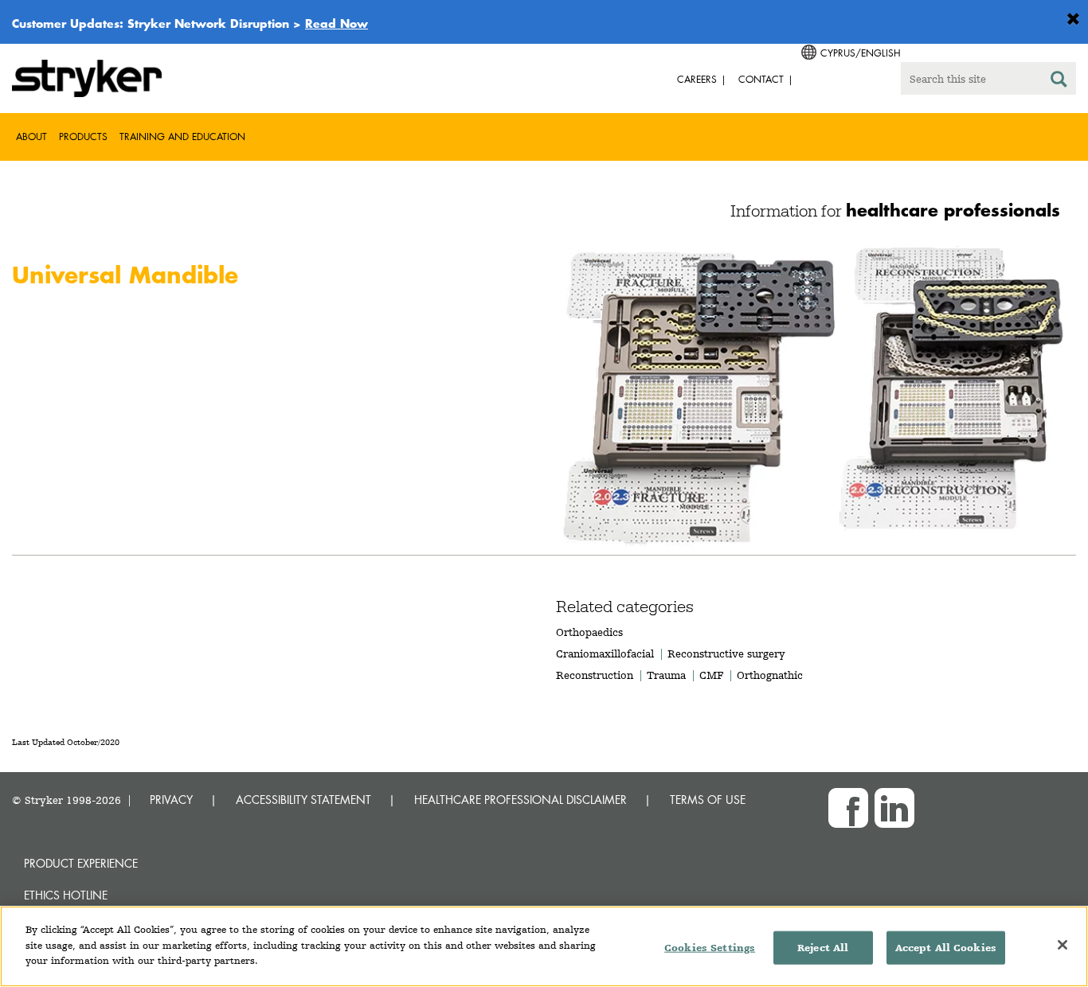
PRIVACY (171, 799)
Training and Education (182, 136)
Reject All (822, 948)
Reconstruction (594, 675)
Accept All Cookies (945, 948)
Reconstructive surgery (726, 653)
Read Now (336, 23)
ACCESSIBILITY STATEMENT (303, 799)
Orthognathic (770, 675)
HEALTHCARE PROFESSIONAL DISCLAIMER (520, 799)
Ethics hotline (66, 895)
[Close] (1062, 944)
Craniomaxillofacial (605, 653)
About (31, 136)
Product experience (81, 863)
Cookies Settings (709, 948)
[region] (544, 946)
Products (83, 136)
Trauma (666, 675)
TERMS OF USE (708, 799)
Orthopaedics (589, 632)
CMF (711, 675)
